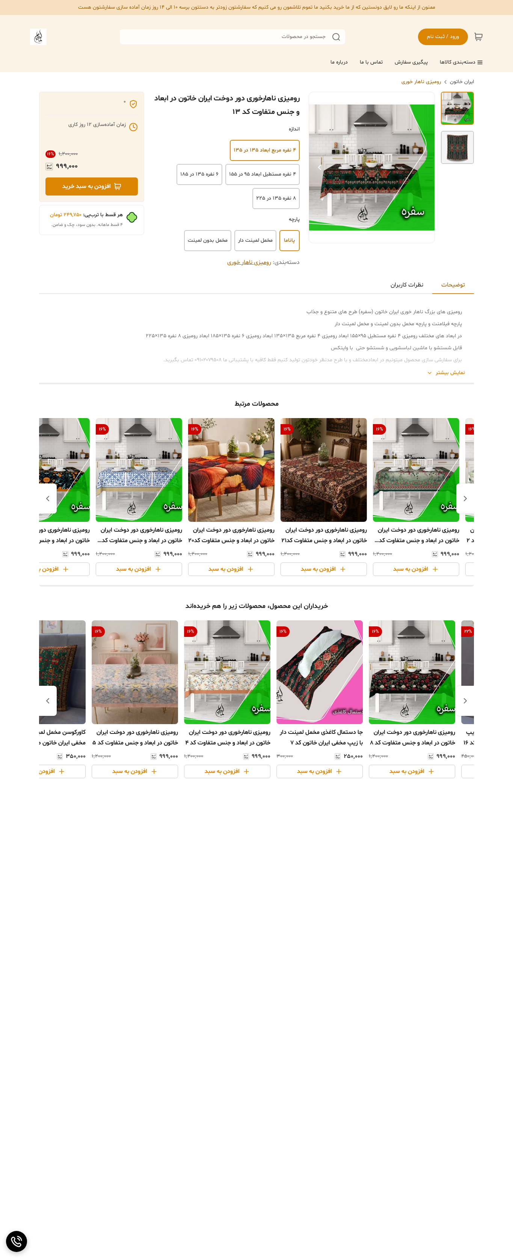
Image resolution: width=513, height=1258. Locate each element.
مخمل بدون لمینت (208, 240)
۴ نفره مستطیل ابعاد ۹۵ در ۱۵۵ (262, 174)
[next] (48, 498)
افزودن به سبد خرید (86, 186)
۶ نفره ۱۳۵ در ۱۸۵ (199, 174)
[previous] (465, 498)
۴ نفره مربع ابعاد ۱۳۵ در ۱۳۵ (265, 150)
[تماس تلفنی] (16, 1241)
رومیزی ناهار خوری (421, 81)
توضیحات (453, 285)
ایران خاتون (462, 81)
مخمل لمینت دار (255, 240)
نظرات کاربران (407, 285)
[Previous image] (319, 167)
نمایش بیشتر (450, 372)
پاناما (289, 240)
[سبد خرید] (478, 36)
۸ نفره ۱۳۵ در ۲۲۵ (276, 198)
